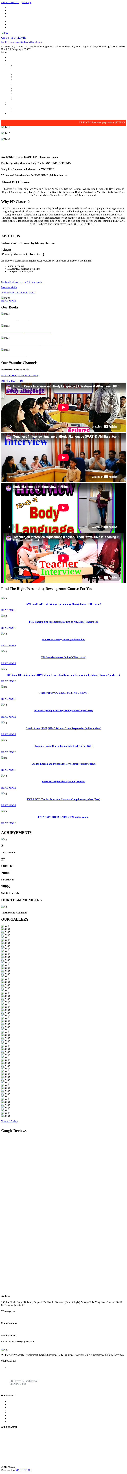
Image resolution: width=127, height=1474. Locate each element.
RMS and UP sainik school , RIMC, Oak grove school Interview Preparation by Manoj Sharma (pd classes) (66, 76)
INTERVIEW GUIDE (12, 381)
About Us (12, 60)
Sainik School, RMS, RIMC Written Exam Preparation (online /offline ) (49, 85)
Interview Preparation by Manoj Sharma (33, 93)
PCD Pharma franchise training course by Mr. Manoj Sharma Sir (45, 68)
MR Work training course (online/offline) (34, 71)
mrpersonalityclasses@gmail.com (21, 42)
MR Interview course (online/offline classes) (35, 74)
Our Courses (13, 63)
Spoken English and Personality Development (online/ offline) (44, 90)
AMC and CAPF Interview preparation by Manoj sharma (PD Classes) (48, 65)
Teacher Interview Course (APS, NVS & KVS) (37, 79)
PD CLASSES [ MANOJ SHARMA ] (20, 375)
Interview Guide (22, 110)
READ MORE (8, 300)
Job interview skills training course (18, 292)
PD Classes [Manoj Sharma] (27, 107)
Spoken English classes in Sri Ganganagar (21, 282)
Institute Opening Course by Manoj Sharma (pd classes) (41, 82)
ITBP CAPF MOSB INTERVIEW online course (38, 99)
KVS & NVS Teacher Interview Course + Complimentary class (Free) (48, 96)
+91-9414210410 (13, 37)
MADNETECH (24, 1470)
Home (10, 57)
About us (11, 1369)
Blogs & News (14, 113)
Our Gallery (13, 102)
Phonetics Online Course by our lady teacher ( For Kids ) (41, 88)
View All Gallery (9, 1121)
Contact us (12, 116)
